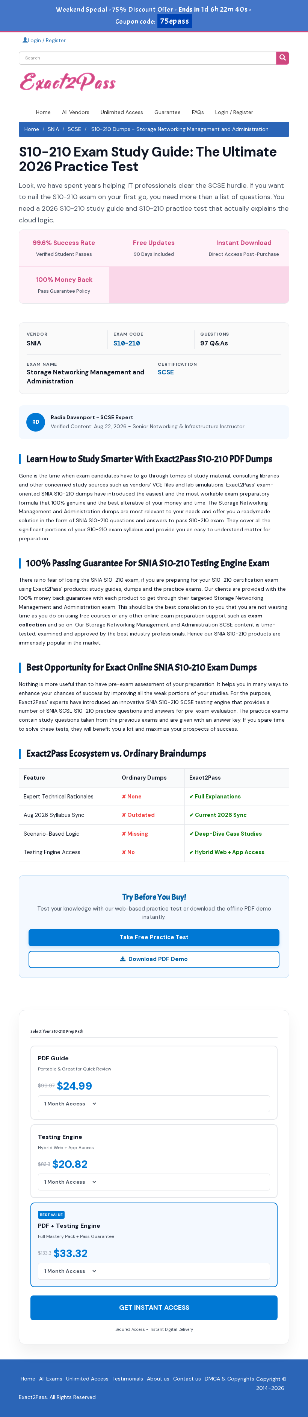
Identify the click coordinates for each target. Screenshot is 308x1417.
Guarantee (167, 112)
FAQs (198, 112)
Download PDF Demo (158, 959)
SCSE (74, 129)
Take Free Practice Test (154, 937)
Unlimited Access (122, 112)
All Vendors (75, 112)
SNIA (53, 129)
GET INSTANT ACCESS (154, 1307)
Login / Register (47, 40)
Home (43, 112)
